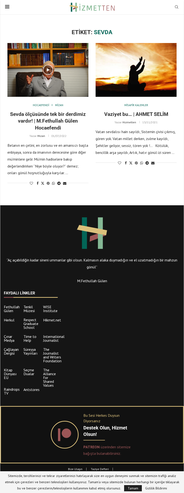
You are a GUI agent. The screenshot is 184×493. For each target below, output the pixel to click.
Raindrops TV (12, 391)
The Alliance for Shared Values (49, 377)
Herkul (9, 320)
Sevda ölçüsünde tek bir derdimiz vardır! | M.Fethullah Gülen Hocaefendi (48, 121)
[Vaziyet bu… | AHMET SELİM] (136, 70)
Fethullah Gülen (12, 309)
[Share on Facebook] (38, 183)
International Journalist (53, 338)
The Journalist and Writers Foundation (52, 355)
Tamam (133, 488)
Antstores (31, 389)
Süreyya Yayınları (30, 351)
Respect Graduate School (30, 323)
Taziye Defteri (100, 469)
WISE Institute (50, 309)
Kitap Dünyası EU (10, 373)
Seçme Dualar (28, 372)
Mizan (41, 136)
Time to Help (29, 338)
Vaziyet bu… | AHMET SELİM (136, 114)
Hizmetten (129, 122)
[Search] (176, 7)
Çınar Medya (9, 338)
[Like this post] (31, 183)
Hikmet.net (52, 320)
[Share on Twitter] (42, 183)
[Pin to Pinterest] (48, 183)
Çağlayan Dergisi (11, 351)
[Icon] (48, 70)
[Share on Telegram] (59, 183)
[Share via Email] (64, 183)
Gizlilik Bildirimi (156, 488)
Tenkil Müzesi (29, 309)
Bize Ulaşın (75, 469)
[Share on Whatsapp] (53, 183)
